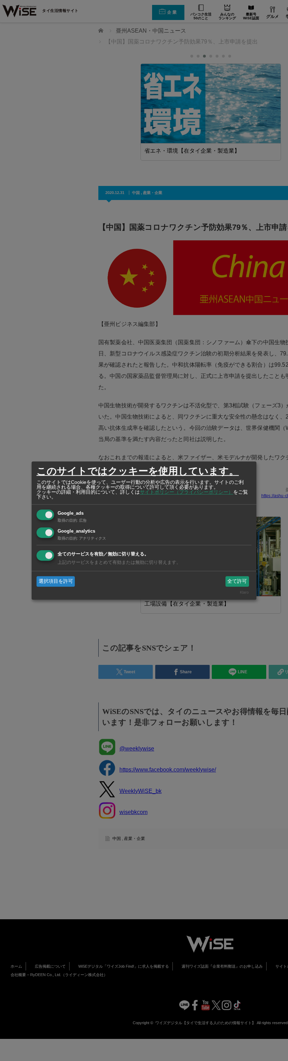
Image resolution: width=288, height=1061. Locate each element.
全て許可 (237, 581)
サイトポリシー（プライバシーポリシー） (186, 492)
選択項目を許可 (56, 581)
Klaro (244, 592)
